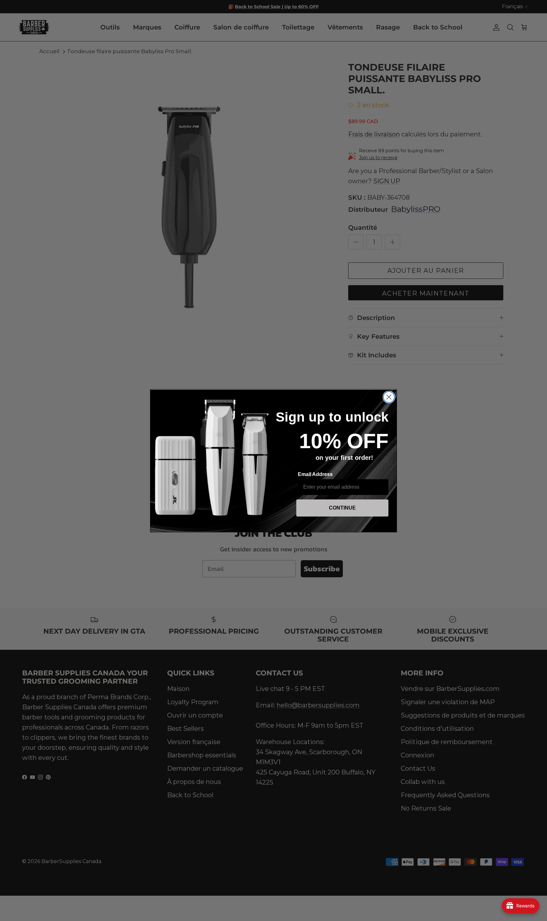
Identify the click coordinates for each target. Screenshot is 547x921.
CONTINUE (342, 508)
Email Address (315, 474)
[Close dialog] (388, 397)
